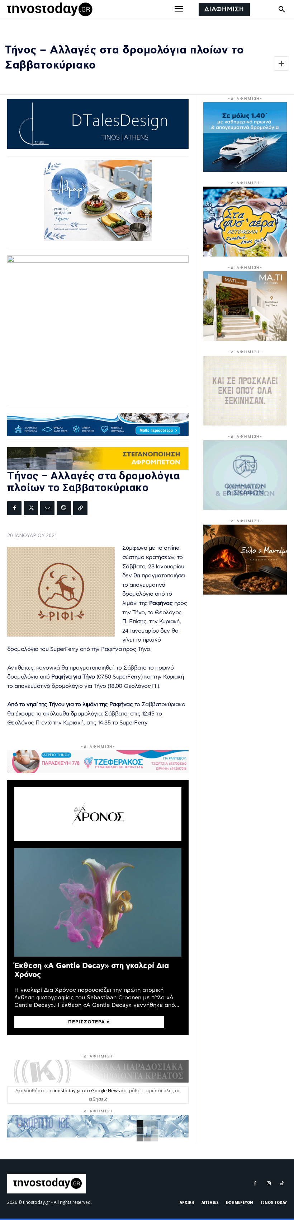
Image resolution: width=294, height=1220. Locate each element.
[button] (281, 9)
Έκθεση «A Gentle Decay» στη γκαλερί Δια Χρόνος (91, 970)
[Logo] (48, 10)
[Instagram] (268, 1183)
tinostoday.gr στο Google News (86, 1090)
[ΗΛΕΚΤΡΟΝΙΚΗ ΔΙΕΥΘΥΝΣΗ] (47, 508)
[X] (31, 508)
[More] (281, 63)
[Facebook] (14, 508)
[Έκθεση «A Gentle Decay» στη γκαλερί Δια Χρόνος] (97, 902)
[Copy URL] (80, 508)
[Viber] (64, 508)
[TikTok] (282, 1183)
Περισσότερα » (89, 1022)
